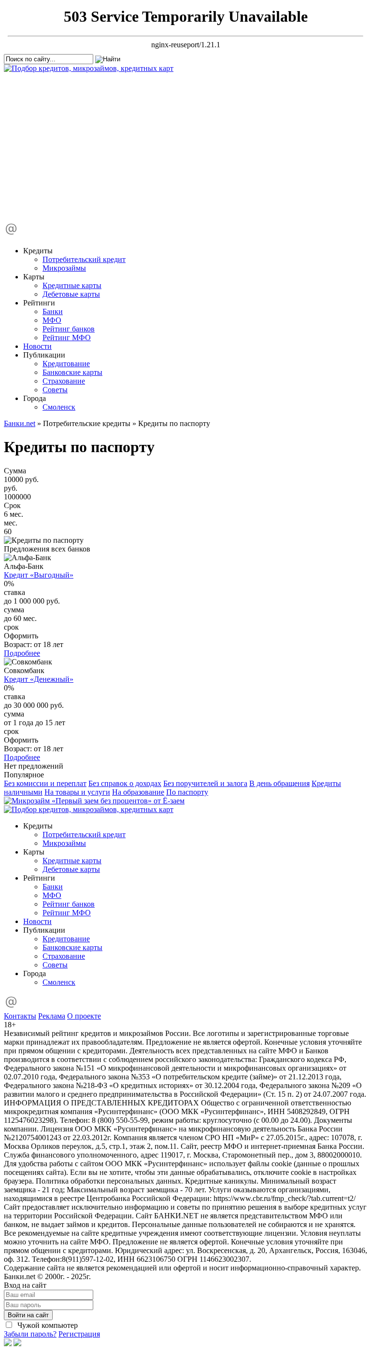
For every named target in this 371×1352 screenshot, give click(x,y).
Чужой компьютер (46, 1325)
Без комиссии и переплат (45, 783)
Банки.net (19, 423)
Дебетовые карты (71, 294)
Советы (55, 390)
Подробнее (22, 653)
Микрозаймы (64, 268)
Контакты (20, 1016)
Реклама (51, 1016)
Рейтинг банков (69, 329)
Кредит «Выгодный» (38, 575)
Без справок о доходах (124, 783)
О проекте (84, 1016)
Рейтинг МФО (67, 337)
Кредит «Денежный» (38, 679)
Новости (37, 346)
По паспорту (187, 792)
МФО (52, 320)
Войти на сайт (28, 1315)
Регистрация (79, 1334)
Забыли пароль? (30, 1334)
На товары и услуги (77, 792)
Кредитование (66, 363)
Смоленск (59, 407)
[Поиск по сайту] (76, 142)
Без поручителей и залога (205, 783)
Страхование (64, 381)
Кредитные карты (72, 285)
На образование (138, 792)
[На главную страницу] (88, 68)
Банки (53, 311)
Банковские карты (72, 372)
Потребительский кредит (84, 259)
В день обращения (279, 783)
